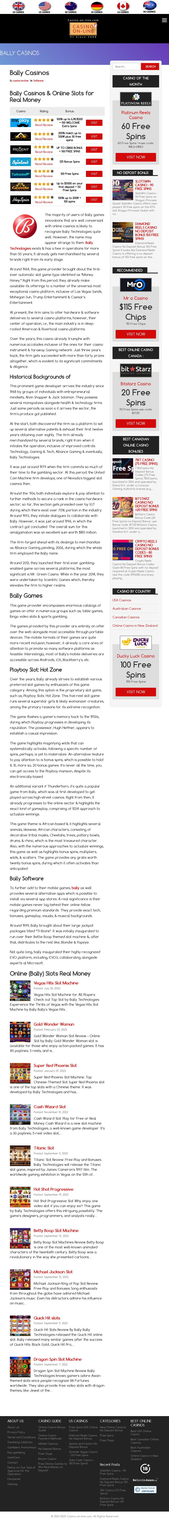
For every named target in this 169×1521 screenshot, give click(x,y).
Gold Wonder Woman (54, 1024)
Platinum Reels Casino (135, 115)
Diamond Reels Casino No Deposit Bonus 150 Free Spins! (147, 231)
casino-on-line (20, 80)
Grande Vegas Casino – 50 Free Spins (83, 1453)
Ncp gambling (16, 1452)
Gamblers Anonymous (21, 1447)
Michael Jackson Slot (53, 1271)
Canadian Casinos (126, 617)
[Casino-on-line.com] (83, 37)
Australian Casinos (127, 608)
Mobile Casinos (48, 1443)
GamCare (13, 1457)
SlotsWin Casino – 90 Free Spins (144, 185)
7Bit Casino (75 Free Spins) (146, 462)
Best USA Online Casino (141, 1432)
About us (13, 1427)
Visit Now (136, 157)
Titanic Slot (44, 1147)
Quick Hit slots (47, 1317)
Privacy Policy (16, 1432)
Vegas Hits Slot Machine (56, 982)
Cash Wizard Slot (50, 1106)
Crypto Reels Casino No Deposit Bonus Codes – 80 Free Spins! (147, 549)
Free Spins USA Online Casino (83, 1429)
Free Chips (45, 1453)
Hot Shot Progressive (53, 1189)
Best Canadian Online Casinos (145, 1441)
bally (75, 888)
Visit (94, 123)
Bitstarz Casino (136, 383)
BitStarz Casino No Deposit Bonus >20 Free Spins (147, 504)
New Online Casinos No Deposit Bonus (113, 1429)
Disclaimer (14, 1479)
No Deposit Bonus (49, 1448)
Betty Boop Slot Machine (56, 1230)
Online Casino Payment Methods (49, 1437)
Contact (12, 1462)
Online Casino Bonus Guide (51, 1429)
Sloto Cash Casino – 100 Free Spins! (81, 1461)
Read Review (44, 125)
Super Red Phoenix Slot (55, 1065)
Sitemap (12, 1484)
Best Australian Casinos (140, 1449)
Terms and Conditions (21, 1437)
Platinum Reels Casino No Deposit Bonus (83, 1437)
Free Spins (107, 1435)
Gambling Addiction (20, 1442)
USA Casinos (122, 600)
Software (38, 80)
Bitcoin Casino (47, 1458)
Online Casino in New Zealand (135, 625)
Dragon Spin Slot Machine (58, 1359)
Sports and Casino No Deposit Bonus (83, 1445)
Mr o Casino (136, 298)
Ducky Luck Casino (136, 656)
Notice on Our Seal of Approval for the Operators (21, 1470)
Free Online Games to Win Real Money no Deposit (52, 1467)
